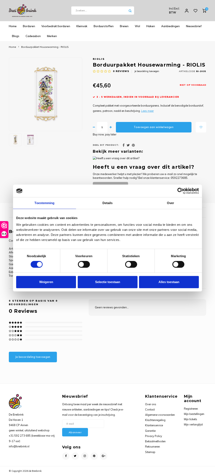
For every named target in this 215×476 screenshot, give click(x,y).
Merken (52, 36)
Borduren (29, 26)
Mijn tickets (190, 419)
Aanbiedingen (170, 26)
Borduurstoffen (104, 26)
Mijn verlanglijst (193, 424)
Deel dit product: (106, 145)
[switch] (84, 264)
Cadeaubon (33, 36)
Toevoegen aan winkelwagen (153, 127)
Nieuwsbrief (194, 26)
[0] (204, 10)
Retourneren (152, 446)
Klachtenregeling (155, 420)
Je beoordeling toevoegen (146, 71)
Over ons (150, 404)
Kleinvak (81, 26)
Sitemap (150, 452)
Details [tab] (107, 203)
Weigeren (46, 282)
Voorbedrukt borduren (55, 26)
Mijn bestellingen (194, 414)
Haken (150, 26)
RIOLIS (99, 58)
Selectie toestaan (107, 282)
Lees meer (147, 110)
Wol (137, 26)
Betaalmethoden (155, 441)
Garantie (150, 430)
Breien (124, 26)
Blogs (15, 36)
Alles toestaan (169, 282)
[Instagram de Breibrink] (84, 456)
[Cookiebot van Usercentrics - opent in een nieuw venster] (180, 191)
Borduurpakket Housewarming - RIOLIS (45, 46)
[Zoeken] (130, 10)
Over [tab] (170, 203)
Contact (150, 409)
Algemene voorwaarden (160, 414)
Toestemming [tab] (44, 203)
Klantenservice (154, 425)
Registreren (191, 408)
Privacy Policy (153, 436)
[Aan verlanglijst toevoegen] (201, 127)
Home (13, 26)
